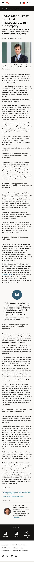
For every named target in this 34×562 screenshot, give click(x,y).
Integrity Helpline (17, 550)
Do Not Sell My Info (21, 545)
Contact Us (25, 550)
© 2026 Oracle (5, 545)
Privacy (14, 545)
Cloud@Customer (7, 274)
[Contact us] (31, 3)
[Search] (20, 3)
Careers (21, 547)
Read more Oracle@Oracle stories (13, 496)
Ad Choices (15, 547)
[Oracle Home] (7, 3)
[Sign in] (27, 3)
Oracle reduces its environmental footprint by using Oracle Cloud (17, 493)
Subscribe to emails (6, 550)
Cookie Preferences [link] (6, 547)
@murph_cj (16, 517)
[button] (3, 3)
